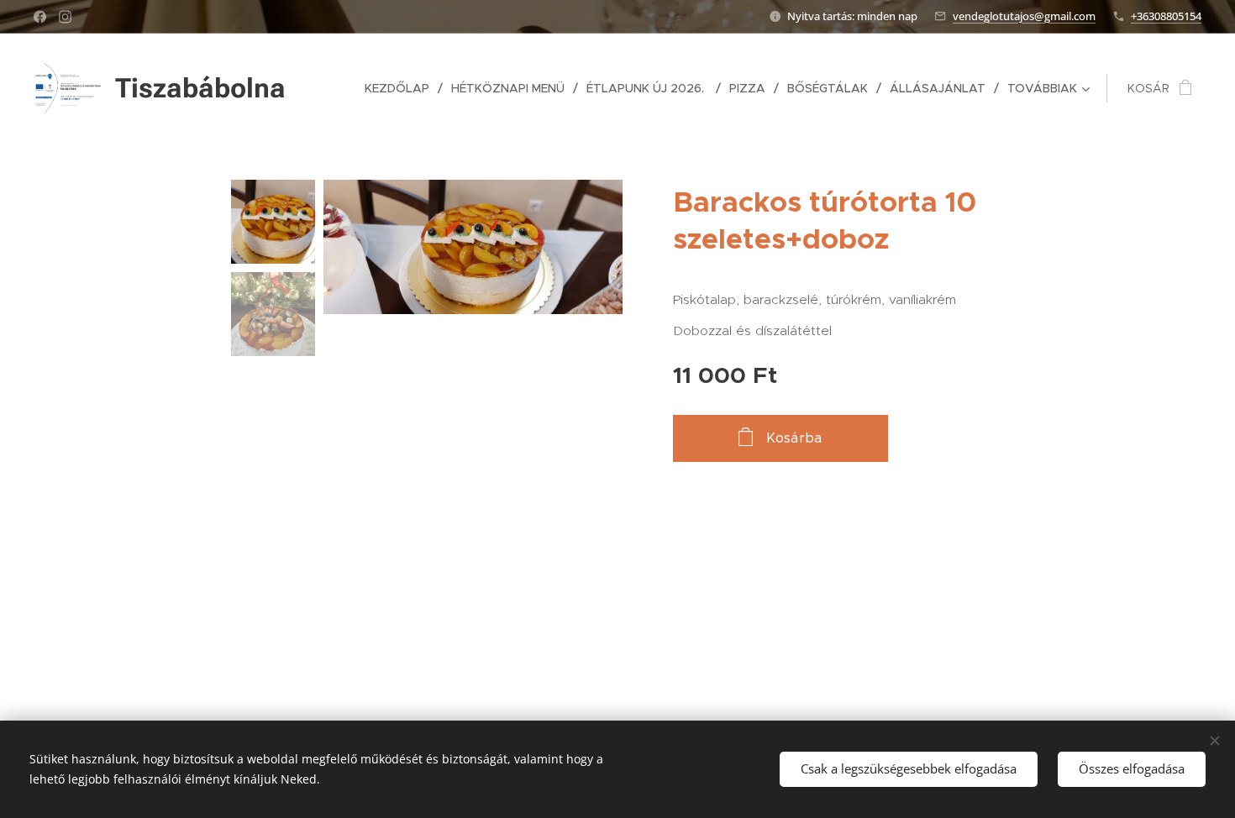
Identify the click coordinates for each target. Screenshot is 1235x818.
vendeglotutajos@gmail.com (1024, 16)
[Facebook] (39, 17)
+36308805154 (1166, 16)
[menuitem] (401, 88)
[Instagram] (65, 17)
